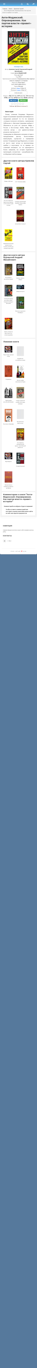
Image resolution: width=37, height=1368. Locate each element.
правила (27, 530)
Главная (5, 9)
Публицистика (18, 66)
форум (9, 530)
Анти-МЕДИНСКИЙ (20, 73)
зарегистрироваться (20, 513)
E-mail (9, 541)
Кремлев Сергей (18, 9)
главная (5, 530)
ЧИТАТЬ (24, 100)
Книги (10, 9)
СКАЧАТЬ (14, 100)
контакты (14, 530)
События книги (18, 93)
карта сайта (21, 530)
